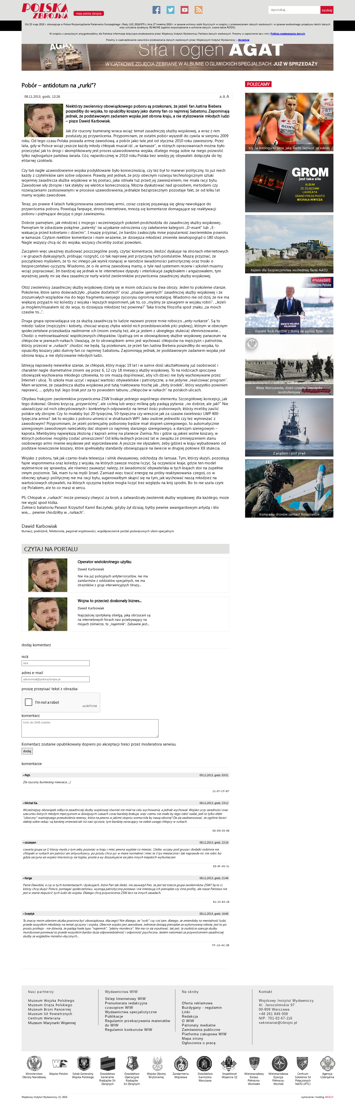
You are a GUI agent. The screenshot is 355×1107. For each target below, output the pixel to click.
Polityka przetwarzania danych (288, 33)
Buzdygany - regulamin (202, 1008)
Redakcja (190, 1016)
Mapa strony (192, 1038)
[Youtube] (184, 10)
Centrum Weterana (44, 1018)
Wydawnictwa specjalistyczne (131, 1012)
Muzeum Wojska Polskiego (51, 1000)
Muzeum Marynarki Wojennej (52, 1022)
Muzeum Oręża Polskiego (50, 1005)
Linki (186, 1012)
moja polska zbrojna (88, 13)
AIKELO (329, 1096)
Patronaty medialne (199, 1025)
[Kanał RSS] (198, 10)
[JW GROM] (290, 183)
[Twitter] (170, 10)
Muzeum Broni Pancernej (49, 1009)
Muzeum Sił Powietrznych (50, 1013)
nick (26, 656)
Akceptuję (243, 39)
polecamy (258, 84)
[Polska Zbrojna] (84, 18)
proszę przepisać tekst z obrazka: (51, 688)
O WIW (188, 1021)
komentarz (32, 715)
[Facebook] (156, 10)
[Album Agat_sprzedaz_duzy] (177, 53)
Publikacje (114, 1016)
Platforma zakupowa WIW (204, 1034)
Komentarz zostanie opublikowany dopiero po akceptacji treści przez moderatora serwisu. (99, 744)
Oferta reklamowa (197, 1003)
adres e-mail (34, 672)
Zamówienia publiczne (201, 1030)
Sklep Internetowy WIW (125, 999)
